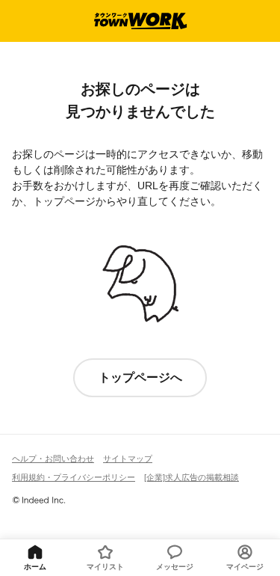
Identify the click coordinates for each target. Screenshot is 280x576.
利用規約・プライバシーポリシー (73, 477)
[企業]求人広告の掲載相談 (191, 477)
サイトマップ (127, 458)
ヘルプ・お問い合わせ (53, 458)
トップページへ (140, 377)
